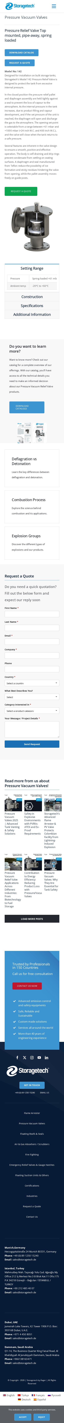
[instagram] (32, 1058)
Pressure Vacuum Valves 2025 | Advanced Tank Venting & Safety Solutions (12, 823)
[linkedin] (47, 1058)
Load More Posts (32, 918)
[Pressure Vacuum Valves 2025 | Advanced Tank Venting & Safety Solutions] (16, 802)
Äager (43, 1380)
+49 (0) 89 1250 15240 (26, 1255)
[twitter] (25, 1058)
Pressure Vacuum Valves (26, 17)
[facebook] (17, 1058)
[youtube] (39, 1058)
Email (9, 635)
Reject (41, 1417)
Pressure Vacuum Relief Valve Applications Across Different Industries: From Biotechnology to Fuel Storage (13, 889)
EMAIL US (44, 1092)
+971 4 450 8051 (22, 1334)
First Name (12, 608)
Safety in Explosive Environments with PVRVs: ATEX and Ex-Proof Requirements (32, 823)
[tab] (32, 268)
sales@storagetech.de (24, 1259)
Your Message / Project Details (22, 718)
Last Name (11, 621)
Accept (23, 1417)
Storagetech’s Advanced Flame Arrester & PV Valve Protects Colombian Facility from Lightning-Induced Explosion (52, 830)
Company (11, 649)
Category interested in (18, 704)
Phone (8, 663)
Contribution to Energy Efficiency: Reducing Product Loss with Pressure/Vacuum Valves (34, 884)
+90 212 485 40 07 (23, 1288)
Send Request (32, 744)
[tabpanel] (32, 282)
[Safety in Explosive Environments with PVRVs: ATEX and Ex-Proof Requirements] (35, 802)
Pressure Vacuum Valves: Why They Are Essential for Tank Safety (51, 881)
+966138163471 (22, 1358)
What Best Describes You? (19, 690)
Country (10, 676)
